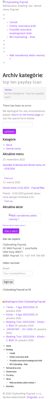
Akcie (9, 52)
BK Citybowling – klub (22, 37)
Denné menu (13, 44)
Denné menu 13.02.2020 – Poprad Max (24, 187)
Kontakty (11, 63)
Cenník (13, 22)
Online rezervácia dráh (23, 25)
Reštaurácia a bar (16, 41)
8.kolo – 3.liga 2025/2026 (20, 314)
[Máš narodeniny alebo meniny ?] (24, 217)
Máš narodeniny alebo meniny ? (14, 225)
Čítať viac (8, 178)
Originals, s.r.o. (35, 397)
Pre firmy (11, 48)
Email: (6, 268)
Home (9, 15)
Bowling (11, 19)
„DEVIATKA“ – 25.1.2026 (19, 329)
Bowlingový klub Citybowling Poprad (25, 301)
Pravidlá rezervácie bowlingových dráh (26, 361)
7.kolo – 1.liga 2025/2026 (20, 307)
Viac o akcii (10, 231)
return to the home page (25, 114)
